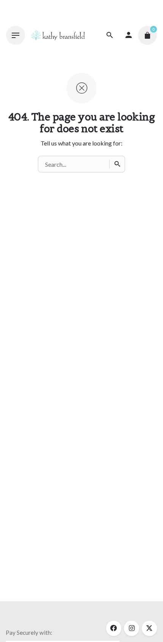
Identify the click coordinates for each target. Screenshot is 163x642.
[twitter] (149, 628)
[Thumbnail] (58, 35)
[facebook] (113, 628)
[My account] (128, 35)
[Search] (117, 164)
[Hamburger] (15, 35)
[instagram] (131, 628)
